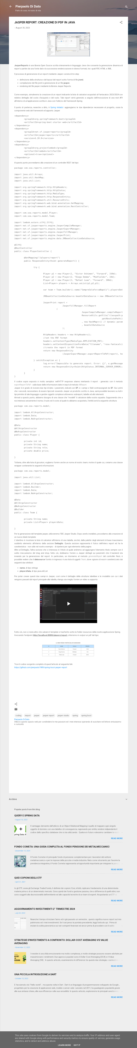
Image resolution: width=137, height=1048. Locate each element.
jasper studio (63, 715)
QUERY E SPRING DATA (27, 815)
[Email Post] (16, 710)
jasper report (48, 715)
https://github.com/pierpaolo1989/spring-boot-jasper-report (40, 667)
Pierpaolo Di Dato (28, 6)
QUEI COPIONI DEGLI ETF (28, 877)
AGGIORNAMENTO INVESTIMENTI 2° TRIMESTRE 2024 (44, 908)
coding (18, 715)
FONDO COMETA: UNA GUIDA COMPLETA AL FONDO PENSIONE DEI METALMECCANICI (61, 846)
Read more (117, 838)
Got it (77, 1045)
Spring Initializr (56, 107)
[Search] (126, 7)
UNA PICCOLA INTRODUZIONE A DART (35, 974)
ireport (28, 715)
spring (75, 715)
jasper (36, 715)
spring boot (86, 715)
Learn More (64, 1045)
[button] (121, 23)
